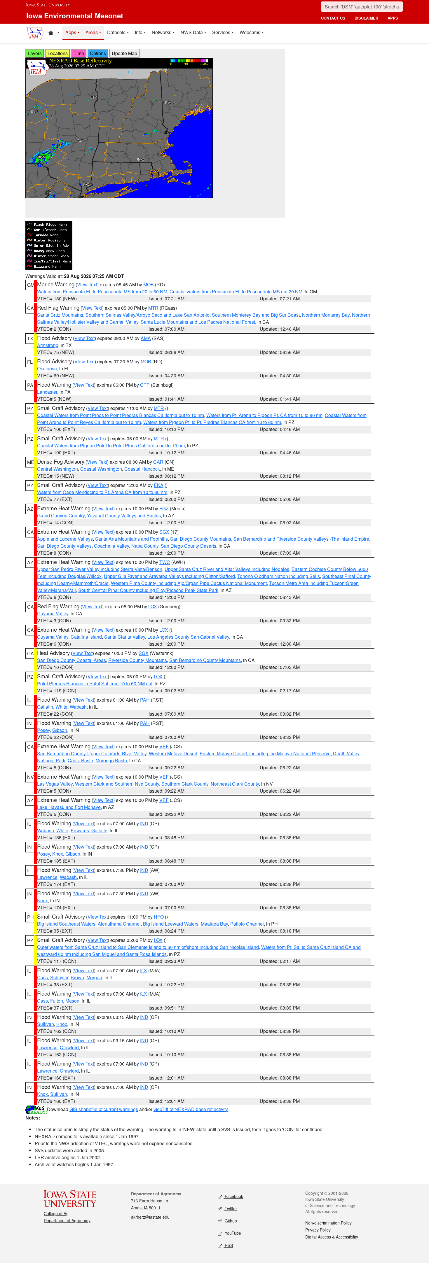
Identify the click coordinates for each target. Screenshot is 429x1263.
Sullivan (45, 1024)
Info (138, 32)
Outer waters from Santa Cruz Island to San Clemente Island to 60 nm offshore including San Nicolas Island (148, 947)
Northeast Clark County (235, 783)
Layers (35, 53)
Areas (92, 32)
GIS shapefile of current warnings (103, 1109)
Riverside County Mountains (137, 660)
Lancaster (47, 391)
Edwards (80, 830)
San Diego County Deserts (188, 545)
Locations (58, 53)
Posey (43, 730)
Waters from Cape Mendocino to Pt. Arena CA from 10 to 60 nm (102, 492)
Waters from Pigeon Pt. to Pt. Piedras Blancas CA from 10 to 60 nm (212, 422)
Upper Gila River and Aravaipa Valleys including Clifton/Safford (169, 576)
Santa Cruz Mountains (60, 314)
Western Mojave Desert (173, 753)
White (61, 706)
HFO (159, 916)
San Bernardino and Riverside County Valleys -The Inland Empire (301, 538)
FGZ (164, 508)
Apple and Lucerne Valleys (65, 538)
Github (230, 1221)
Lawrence (47, 877)
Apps (70, 32)
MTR (153, 307)
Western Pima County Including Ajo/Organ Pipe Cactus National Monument (189, 583)
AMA (146, 338)
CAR (158, 461)
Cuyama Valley (52, 613)
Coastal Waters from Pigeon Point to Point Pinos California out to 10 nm (111, 445)
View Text (87, 284)
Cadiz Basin (80, 760)
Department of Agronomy (67, 1220)
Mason (72, 1000)
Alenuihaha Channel (119, 923)
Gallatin (45, 706)
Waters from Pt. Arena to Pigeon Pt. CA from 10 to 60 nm (264, 415)
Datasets (116, 32)
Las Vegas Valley (55, 783)
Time (79, 53)
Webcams (250, 32)
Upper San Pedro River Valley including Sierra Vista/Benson (99, 569)
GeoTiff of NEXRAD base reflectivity (191, 1109)
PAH (145, 699)
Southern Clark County (184, 783)
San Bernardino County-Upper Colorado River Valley (92, 753)
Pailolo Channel (247, 923)
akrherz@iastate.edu (150, 1217)
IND (144, 823)
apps (393, 18)
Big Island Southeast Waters (66, 923)
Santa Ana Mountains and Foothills (131, 538)
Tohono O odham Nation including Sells (278, 576)
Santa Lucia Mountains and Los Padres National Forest (198, 321)
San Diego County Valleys (64, 545)
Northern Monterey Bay (326, 314)
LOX (152, 606)
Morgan (94, 977)
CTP (145, 384)
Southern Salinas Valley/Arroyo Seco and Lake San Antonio (148, 314)
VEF (164, 746)
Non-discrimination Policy (328, 1223)
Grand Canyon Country (61, 515)
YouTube (232, 1233)
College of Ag (56, 1213)
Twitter (230, 1208)
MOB (148, 284)
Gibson (59, 730)
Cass (42, 977)
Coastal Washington (101, 468)
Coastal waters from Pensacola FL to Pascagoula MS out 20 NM (236, 291)
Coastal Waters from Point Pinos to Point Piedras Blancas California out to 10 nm (120, 415)
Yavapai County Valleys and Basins (124, 515)
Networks (161, 32)
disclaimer (366, 18)
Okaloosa (47, 368)
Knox (57, 853)
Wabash (78, 706)
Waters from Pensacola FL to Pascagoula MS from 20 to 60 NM (102, 291)
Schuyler (59, 977)
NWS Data (192, 32)
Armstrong (47, 345)
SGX (164, 531)
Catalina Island (86, 636)
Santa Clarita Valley (124, 636)
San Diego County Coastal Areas (71, 660)
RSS (228, 1245)
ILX (143, 970)
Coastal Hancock (142, 468)
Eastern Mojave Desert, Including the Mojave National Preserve (265, 753)
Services (221, 32)
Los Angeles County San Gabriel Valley (188, 636)
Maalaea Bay (214, 923)
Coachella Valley (111, 545)
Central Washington (57, 468)
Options (98, 53)
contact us (333, 18)
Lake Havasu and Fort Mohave (69, 807)
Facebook (233, 1196)
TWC (164, 562)
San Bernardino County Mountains (205, 660)
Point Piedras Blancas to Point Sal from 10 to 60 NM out (94, 683)
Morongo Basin (111, 760)
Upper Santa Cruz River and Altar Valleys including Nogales (227, 569)
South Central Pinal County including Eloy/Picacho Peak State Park (148, 590)
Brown (77, 977)
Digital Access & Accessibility (331, 1237)
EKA (158, 485)
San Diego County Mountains (200, 538)
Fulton (56, 1000)
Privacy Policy (318, 1230)
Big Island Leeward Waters (170, 923)
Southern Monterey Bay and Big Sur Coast (256, 314)
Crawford (69, 1047)
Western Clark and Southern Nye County (117, 783)
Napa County (144, 545)
